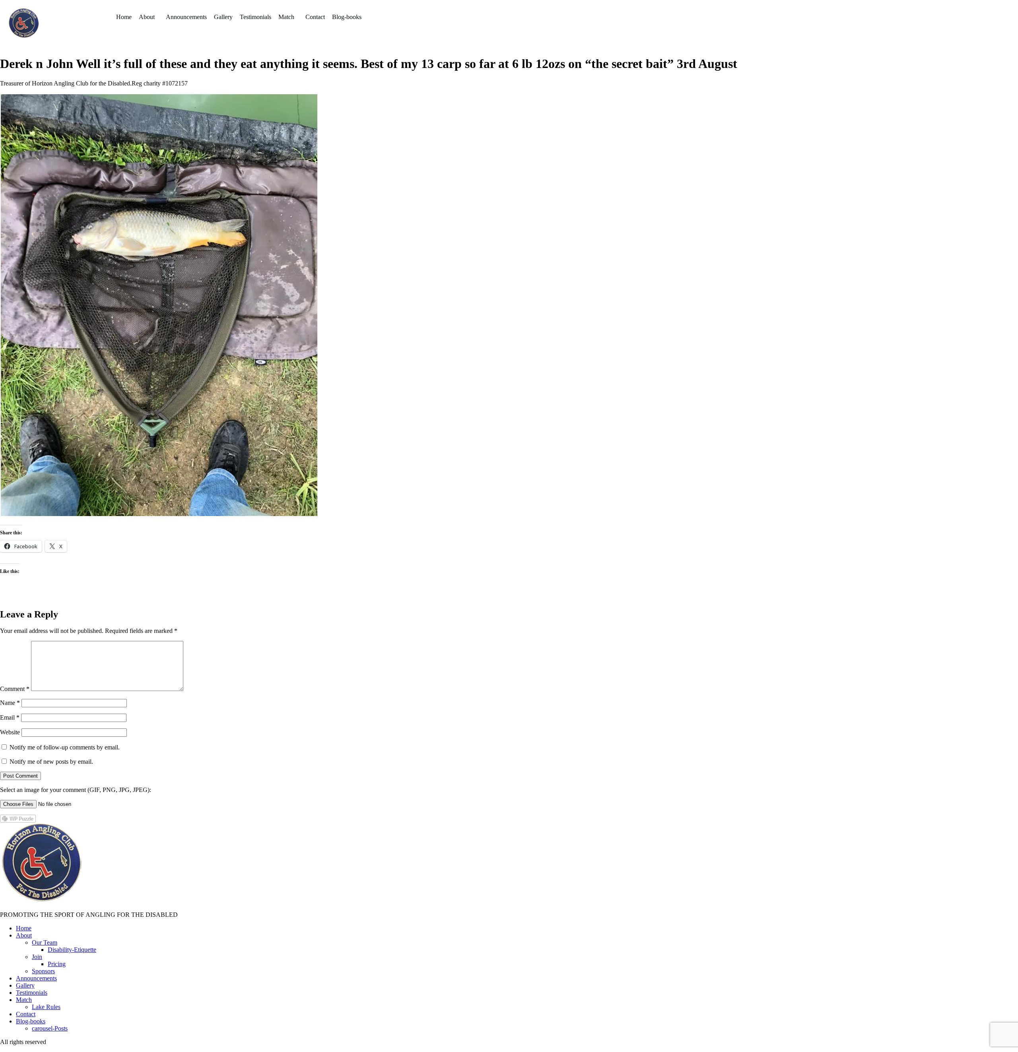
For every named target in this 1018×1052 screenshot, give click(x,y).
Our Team (44, 942)
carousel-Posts (50, 1028)
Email (9, 717)
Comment (14, 688)
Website (10, 732)
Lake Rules (46, 1006)
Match (286, 17)
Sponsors (43, 971)
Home (124, 17)
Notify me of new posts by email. (51, 761)
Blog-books (346, 17)
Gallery (223, 17)
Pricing (57, 964)
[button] (148, 17)
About (147, 17)
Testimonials (255, 17)
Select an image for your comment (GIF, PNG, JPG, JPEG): (75, 789)
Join (37, 956)
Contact (315, 17)
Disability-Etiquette (72, 949)
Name (10, 702)
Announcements (186, 17)
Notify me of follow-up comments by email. (65, 747)
